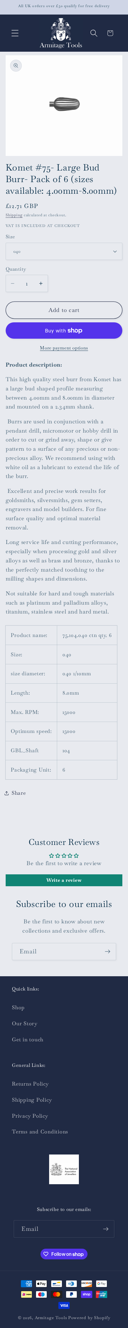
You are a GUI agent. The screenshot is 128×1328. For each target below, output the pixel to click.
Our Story (25, 1023)
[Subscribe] (107, 951)
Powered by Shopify (89, 1317)
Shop (18, 1007)
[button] (15, 33)
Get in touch (27, 1039)
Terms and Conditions (40, 1131)
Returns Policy (30, 1084)
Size (10, 237)
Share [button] (19, 793)
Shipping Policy (32, 1100)
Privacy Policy (30, 1116)
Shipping (14, 215)
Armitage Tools (51, 1317)
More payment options (64, 348)
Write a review (64, 880)
